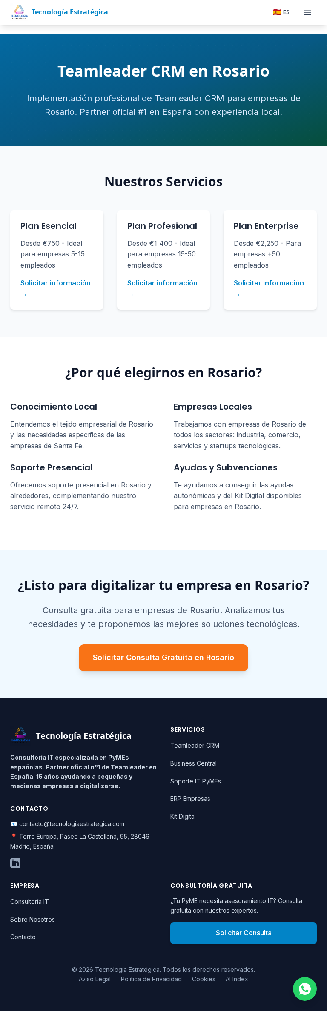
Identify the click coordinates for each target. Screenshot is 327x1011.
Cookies (203, 979)
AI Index (237, 979)
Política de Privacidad (151, 979)
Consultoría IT (29, 901)
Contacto (23, 936)
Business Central (193, 763)
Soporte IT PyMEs (195, 781)
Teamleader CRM (194, 745)
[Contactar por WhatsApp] (305, 989)
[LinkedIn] (15, 863)
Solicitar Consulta (244, 932)
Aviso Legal (95, 979)
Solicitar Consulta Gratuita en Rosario (163, 657)
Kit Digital (183, 816)
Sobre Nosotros (32, 919)
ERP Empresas (190, 798)
